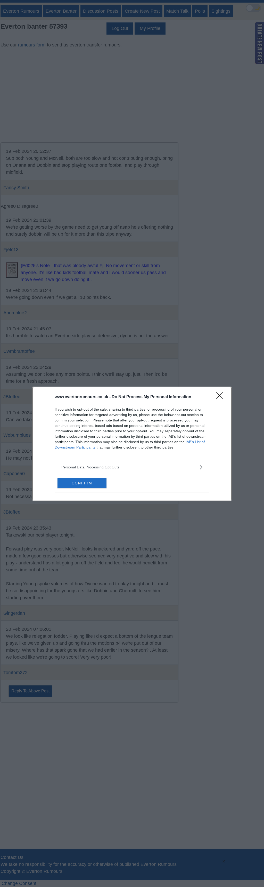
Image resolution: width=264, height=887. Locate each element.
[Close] (221, 397)
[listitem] (132, 467)
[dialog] (132, 443)
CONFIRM (82, 483)
